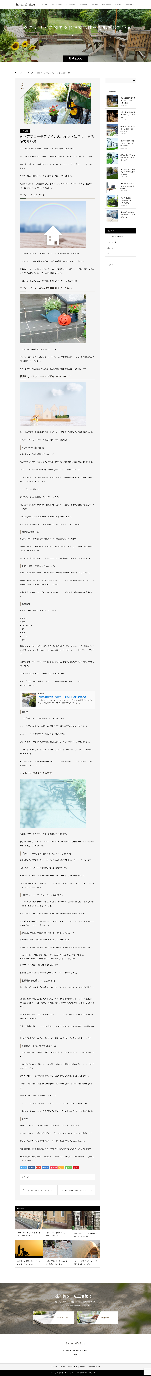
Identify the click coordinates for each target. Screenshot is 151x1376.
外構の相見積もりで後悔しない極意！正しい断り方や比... (127, 128)
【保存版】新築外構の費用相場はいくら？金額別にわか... (127, 214)
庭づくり (110, 248)
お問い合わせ (106, 5)
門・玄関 (25, 131)
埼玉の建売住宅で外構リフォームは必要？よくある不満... (127, 100)
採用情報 (83, 1367)
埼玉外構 (54, 1367)
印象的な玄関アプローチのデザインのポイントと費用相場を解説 (62, 697)
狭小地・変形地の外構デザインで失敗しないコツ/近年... (127, 171)
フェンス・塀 (111, 242)
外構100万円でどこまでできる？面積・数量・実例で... (127, 143)
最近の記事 (113, 91)
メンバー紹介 (70, 5)
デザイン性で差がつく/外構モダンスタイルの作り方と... (127, 200)
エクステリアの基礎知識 (115, 236)
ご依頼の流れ (83, 5)
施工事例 (44, 5)
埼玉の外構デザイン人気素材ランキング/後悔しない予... (127, 157)
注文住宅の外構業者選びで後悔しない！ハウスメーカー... (127, 114)
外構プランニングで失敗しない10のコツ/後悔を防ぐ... (127, 186)
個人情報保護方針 (94, 1367)
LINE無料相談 (129, 5)
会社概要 (118, 5)
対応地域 (95, 5)
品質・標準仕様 (57, 5)
